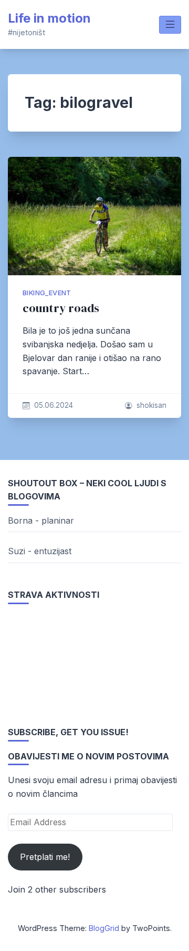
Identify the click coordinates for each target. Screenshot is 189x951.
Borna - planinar (41, 520)
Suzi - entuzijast (39, 551)
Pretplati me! (45, 857)
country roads (61, 308)
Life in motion (49, 18)
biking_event (47, 293)
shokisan (151, 405)
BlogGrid (104, 928)
